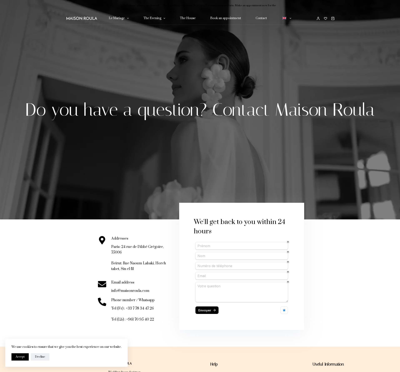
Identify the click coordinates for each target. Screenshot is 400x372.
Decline (40, 357)
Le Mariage (117, 18)
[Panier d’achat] (332, 18)
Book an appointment (225, 18)
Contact (261, 18)
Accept (20, 357)
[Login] (318, 18)
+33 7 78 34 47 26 (140, 308)
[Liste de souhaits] (325, 18)
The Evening (152, 18)
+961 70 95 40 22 (140, 319)
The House (188, 18)
